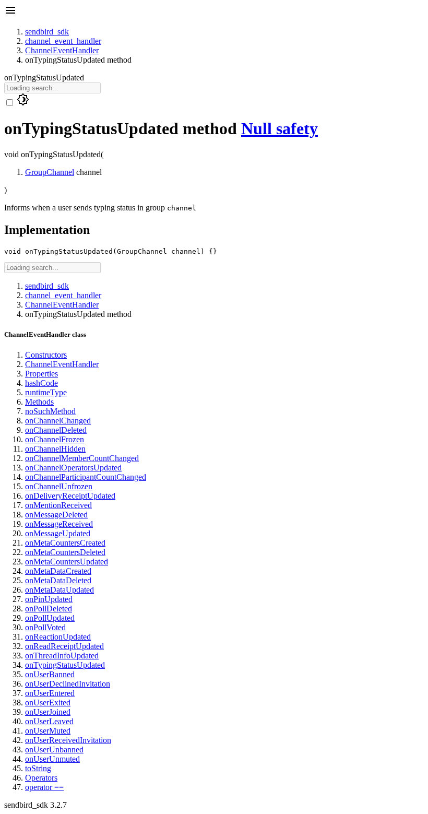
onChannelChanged (58, 420)
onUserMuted (47, 730)
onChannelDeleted (56, 430)
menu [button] (10, 10)
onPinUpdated (49, 599)
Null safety (279, 128)
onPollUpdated (50, 618)
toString (38, 768)
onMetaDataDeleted (58, 580)
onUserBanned (50, 674)
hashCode (41, 383)
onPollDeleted (48, 608)
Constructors (46, 354)
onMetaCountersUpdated (66, 561)
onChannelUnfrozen (58, 486)
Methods (39, 401)
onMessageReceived (59, 524)
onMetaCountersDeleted (65, 552)
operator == (44, 787)
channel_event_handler (63, 41)
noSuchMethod (50, 411)
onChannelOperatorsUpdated (73, 467)
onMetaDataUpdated (59, 589)
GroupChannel (49, 172)
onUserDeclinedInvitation (67, 683)
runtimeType (46, 392)
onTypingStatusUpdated (65, 664)
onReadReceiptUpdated (64, 646)
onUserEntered (50, 693)
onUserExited (47, 702)
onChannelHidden (55, 448)
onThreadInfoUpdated (62, 655)
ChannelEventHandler (62, 50)
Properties (41, 373)
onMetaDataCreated (58, 571)
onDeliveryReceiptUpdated (70, 495)
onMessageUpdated (57, 533)
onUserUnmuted (52, 758)
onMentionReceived (58, 505)
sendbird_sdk (47, 31)
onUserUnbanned (54, 749)
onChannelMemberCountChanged (82, 458)
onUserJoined (47, 711)
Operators (41, 777)
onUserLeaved (49, 721)
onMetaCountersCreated (65, 542)
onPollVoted (45, 627)
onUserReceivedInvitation (68, 740)
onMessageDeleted (56, 514)
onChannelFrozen (54, 439)
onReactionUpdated (58, 636)
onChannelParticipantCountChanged (85, 477)
